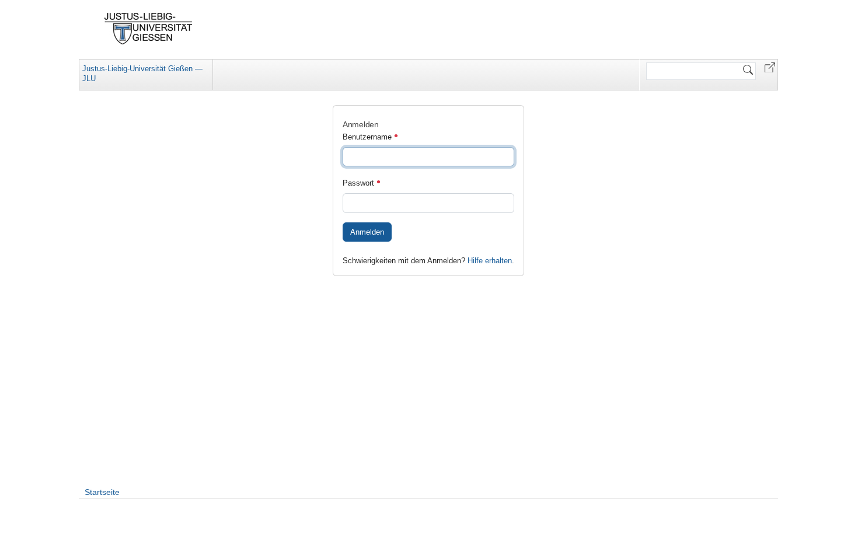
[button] (770, 66)
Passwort (359, 183)
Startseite (102, 492)
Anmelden (367, 232)
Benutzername (368, 136)
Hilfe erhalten (490, 260)
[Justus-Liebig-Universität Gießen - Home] (148, 28)
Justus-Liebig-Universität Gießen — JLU (142, 73)
